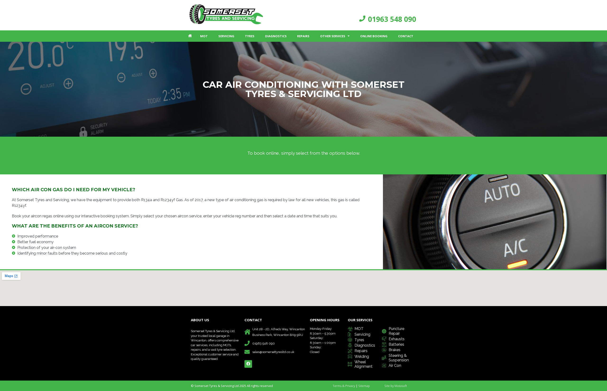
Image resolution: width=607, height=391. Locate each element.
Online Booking (373, 36)
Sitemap (364, 386)
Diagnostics (276, 36)
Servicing (226, 36)
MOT (204, 36)
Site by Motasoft (395, 386)
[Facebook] (248, 364)
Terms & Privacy (344, 386)
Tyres (249, 36)
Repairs (303, 36)
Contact (405, 36)
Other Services (332, 36)
